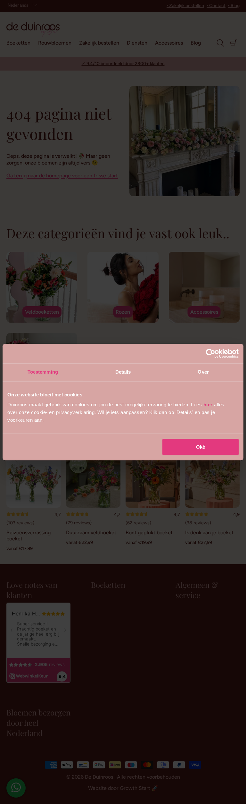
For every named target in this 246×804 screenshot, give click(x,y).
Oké (200, 447)
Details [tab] (123, 372)
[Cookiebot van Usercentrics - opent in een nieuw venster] (211, 353)
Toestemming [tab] (43, 372)
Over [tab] (203, 372)
